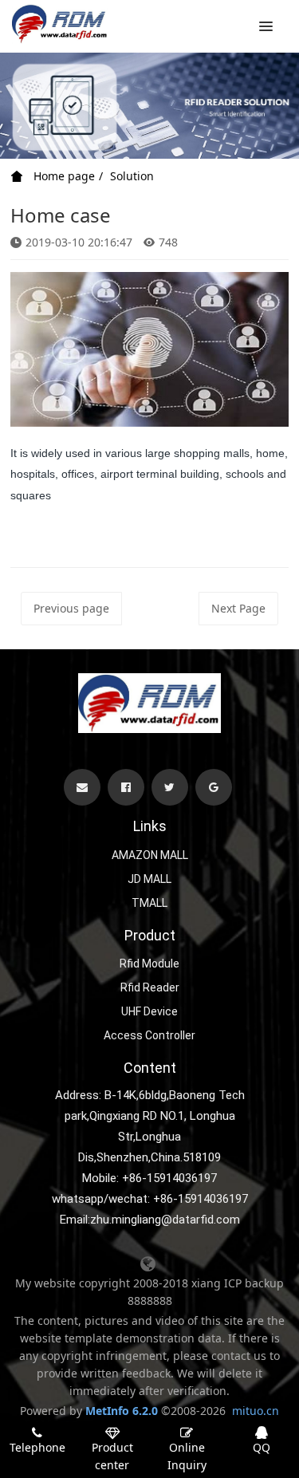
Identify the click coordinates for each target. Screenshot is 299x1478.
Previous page (71, 608)
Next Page (238, 608)
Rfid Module (149, 963)
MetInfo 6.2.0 (121, 1410)
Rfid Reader (149, 987)
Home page (62, 175)
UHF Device (149, 1011)
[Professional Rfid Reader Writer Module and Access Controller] (60, 24)
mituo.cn (255, 1410)
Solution (132, 175)
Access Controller (149, 1035)
